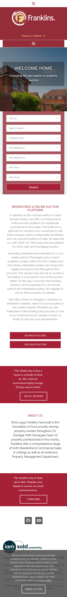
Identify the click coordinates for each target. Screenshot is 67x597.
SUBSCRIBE (33, 499)
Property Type (16, 138)
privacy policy (44, 580)
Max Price (14, 177)
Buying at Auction (35, 335)
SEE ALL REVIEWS (33, 396)
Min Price (14, 167)
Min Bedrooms (17, 147)
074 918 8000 (31, 31)
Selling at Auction (35, 344)
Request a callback (32, 35)
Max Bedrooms (17, 157)
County (13, 118)
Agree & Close (33, 589)
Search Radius (16, 128)
